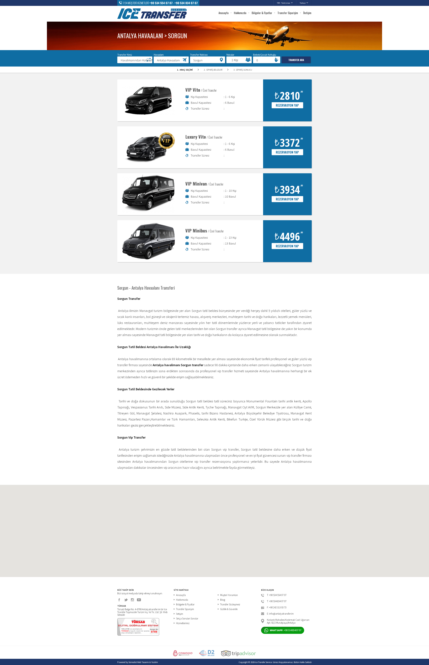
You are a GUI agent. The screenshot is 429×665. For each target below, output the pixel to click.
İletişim (307, 13)
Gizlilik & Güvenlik (229, 609)
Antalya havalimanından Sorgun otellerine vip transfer (171, 461)
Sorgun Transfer (128, 298)
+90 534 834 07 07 (186, 3)
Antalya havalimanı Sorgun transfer (178, 365)
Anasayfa (224, 13)
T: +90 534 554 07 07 (276, 595)
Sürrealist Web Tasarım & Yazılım (143, 662)
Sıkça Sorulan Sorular (187, 618)
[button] (134, 59)
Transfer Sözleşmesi (230, 604)
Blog (222, 599)
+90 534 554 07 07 (161, 3)
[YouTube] (139, 599)
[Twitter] (126, 599)
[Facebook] (119, 599)
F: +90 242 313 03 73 (276, 607)
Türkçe (302, 3)
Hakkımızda (240, 13)
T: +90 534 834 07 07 (276, 601)
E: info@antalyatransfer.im (280, 613)
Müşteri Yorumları (229, 595)
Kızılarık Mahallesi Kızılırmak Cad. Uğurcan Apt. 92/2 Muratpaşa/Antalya (288, 621)
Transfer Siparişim (288, 13)
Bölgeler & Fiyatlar (262, 13)
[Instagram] (132, 599)
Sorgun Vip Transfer (131, 437)
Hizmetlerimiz (183, 623)
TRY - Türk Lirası (283, 3)
